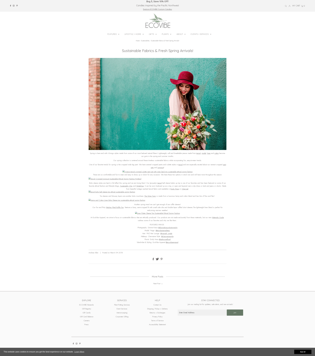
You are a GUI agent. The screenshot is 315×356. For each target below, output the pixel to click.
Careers (87, 320)
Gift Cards (87, 312)
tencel (198, 153)
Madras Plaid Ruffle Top (115, 207)
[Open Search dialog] (285, 6)
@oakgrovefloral (165, 239)
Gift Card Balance (86, 316)
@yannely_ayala (166, 233)
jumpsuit (161, 167)
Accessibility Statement (157, 324)
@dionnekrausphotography (168, 227)
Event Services (122, 308)
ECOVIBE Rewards (86, 304)
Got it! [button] (303, 352)
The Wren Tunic (150, 196)
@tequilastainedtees (163, 230)
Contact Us (157, 304)
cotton (216, 153)
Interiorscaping (122, 312)
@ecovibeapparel (172, 242)
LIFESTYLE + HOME (133, 34)
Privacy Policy (157, 316)
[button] (119, 33)
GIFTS (151, 34)
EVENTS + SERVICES (200, 34)
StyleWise (140, 186)
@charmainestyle (167, 236)
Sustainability (145, 40)
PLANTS (165, 34)
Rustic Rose (174, 189)
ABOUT (179, 34)
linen (209, 153)
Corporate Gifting (122, 316)
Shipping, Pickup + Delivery (157, 308)
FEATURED (112, 34)
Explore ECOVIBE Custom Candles (157, 9)
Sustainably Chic (126, 186)
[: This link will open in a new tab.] (157, 178)
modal (204, 153)
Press (86, 324)
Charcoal (185, 189)
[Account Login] (289, 6)
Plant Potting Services (122, 304)
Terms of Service (157, 320)
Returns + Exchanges (157, 312)
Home (138, 40)
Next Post (156, 283)
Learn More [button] (79, 352)
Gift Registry (86, 308)
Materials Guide (218, 217)
